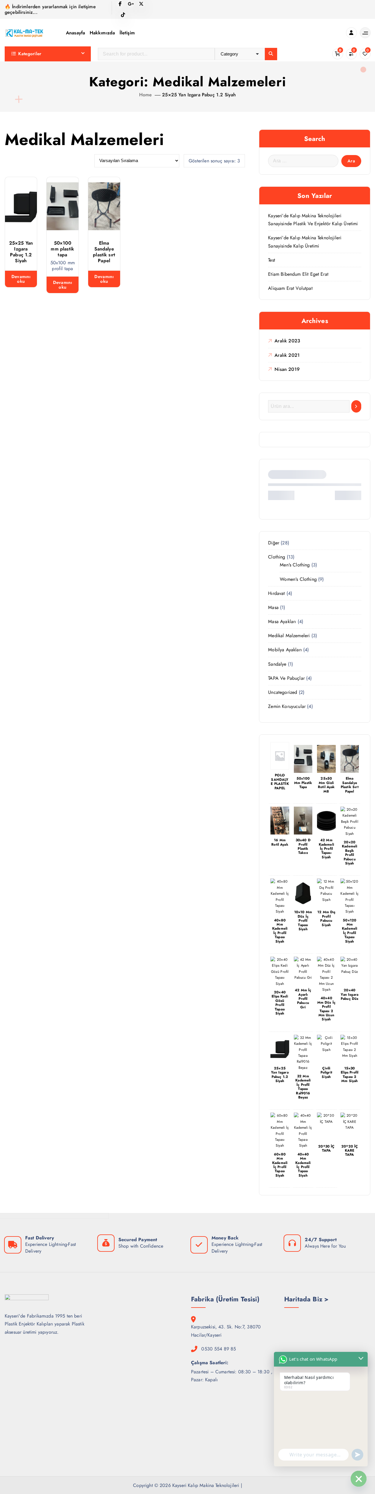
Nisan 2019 (287, 369)
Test (271, 260)
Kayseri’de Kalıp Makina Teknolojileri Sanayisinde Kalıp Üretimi (304, 241)
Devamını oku (20, 279)
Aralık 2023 (287, 340)
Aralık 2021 (287, 355)
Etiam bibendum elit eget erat (298, 274)
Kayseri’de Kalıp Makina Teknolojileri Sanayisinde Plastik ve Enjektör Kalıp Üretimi (313, 219)
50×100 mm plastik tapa (62, 249)
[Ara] (356, 406)
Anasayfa (75, 32)
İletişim (127, 32)
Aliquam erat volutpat (290, 288)
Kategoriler (29, 54)
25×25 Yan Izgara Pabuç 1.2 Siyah (199, 94)
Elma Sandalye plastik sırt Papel (104, 252)
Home (145, 94)
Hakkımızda (102, 32)
